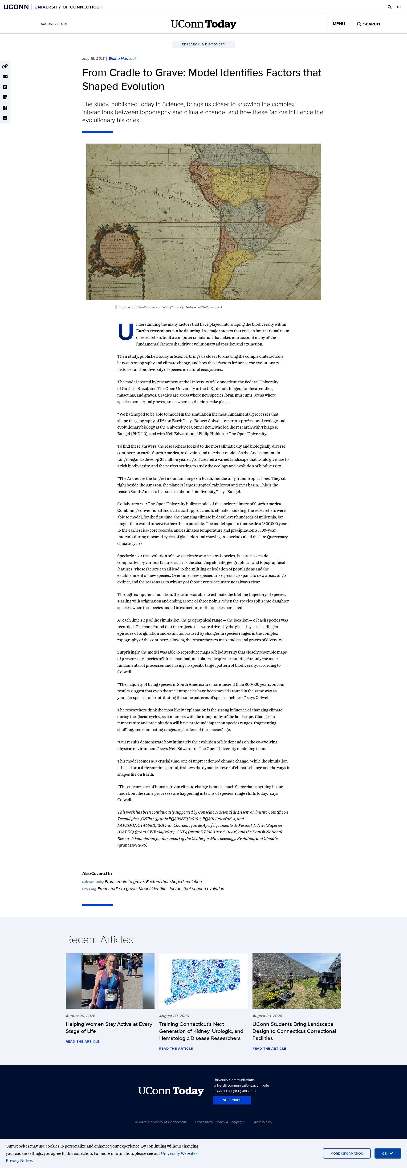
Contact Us (221, 1090)
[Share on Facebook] (5, 108)
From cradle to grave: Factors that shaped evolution (153, 882)
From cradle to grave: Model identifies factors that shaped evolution (161, 889)
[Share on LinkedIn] (5, 97)
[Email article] (5, 77)
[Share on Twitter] (5, 87)
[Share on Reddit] (5, 118)
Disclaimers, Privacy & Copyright (219, 1121)
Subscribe (232, 1100)
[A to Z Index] (399, 7)
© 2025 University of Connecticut (160, 1121)
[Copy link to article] (5, 66)
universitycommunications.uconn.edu (241, 1085)
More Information (346, 1153)
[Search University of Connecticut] (389, 7)
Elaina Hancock (123, 58)
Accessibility (263, 1121)
